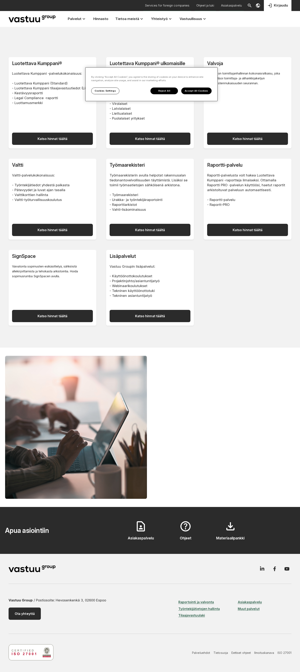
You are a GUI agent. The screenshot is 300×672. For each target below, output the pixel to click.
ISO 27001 (284, 652)
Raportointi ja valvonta (196, 602)
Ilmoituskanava (264, 652)
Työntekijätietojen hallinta (199, 609)
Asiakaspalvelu (231, 5)
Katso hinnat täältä (53, 139)
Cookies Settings (105, 90)
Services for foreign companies (167, 5)
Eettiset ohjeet (241, 652)
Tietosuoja (220, 652)
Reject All (164, 90)
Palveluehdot (201, 652)
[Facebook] (274, 568)
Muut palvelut (249, 609)
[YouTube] (286, 568)
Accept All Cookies (196, 90)
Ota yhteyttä (25, 614)
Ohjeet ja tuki (205, 5)
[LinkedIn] (262, 568)
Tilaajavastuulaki (191, 615)
